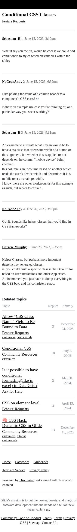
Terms (58, 518)
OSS (23, 523)
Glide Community (14, 4)
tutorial (21, 436)
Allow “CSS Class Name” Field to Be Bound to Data (18, 321)
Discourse (26, 480)
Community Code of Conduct (21, 518)
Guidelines (41, 462)
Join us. (45, 509)
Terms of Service (13, 470)
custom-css (8, 337)
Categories (22, 462)
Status (47, 518)
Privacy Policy (39, 470)
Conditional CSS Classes (29, 14)
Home (6, 462)
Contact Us (49, 523)
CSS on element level (21, 402)
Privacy (70, 518)
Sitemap (34, 523)
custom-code (24, 337)
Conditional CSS (16, 348)
